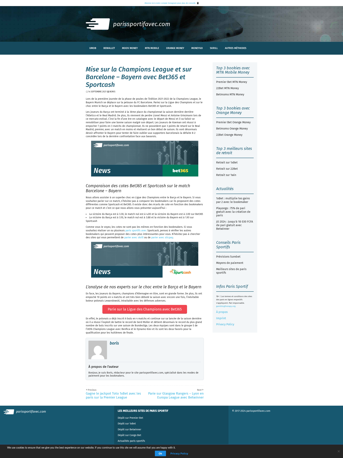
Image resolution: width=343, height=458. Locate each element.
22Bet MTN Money (227, 88)
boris (114, 343)
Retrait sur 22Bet (227, 168)
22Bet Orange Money (229, 134)
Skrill (214, 48)
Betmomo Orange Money (232, 128)
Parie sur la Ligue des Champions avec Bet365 (145, 309)
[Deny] (338, 451)
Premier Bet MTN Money (231, 82)
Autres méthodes (235, 48)
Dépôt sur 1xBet (127, 423)
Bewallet (109, 48)
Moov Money (130, 48)
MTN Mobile (152, 48)
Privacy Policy (225, 324)
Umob (92, 48)
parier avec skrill (133, 237)
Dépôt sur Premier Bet (130, 417)
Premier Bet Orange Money (233, 122)
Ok (160, 453)
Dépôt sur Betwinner (129, 429)
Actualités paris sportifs (131, 440)
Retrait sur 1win (226, 175)
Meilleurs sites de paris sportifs (231, 270)
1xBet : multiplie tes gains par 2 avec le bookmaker (233, 200)
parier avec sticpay (162, 237)
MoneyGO (197, 48)
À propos (222, 312)
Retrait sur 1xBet (227, 162)
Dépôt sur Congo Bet (129, 435)
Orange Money (175, 48)
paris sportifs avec (136, 230)
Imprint (221, 318)
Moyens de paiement (229, 263)
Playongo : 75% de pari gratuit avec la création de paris (233, 211)
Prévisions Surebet (228, 256)
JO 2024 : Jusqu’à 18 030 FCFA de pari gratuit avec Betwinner (234, 225)
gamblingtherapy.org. (226, 306)
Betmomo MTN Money (230, 94)
